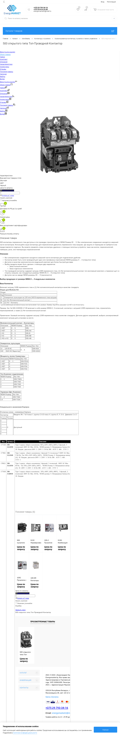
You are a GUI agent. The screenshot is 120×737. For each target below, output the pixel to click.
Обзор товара (5, 85)
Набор (2, 88)
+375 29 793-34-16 (57, 707)
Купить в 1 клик (8, 195)
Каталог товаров (14, 31)
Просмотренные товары (42, 622)
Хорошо (105, 730)
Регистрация (111, 2)
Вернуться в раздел (7, 82)
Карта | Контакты (52, 697)
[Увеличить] (60, 173)
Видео (2, 114)
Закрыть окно (20, 610)
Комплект (4, 91)
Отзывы (3, 102)
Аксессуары (4, 99)
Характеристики (6, 96)
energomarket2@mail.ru (63, 713)
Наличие (3, 108)
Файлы (2, 111)
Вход (102, 2)
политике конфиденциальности (25, 733)
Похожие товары (6, 105)
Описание (3, 94)
